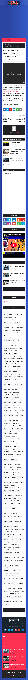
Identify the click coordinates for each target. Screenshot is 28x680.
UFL (4, 588)
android (16, 314)
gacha (22, 428)
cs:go (20, 356)
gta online (6, 441)
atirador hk (18, 325)
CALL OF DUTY (6, 335)
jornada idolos (7, 462)
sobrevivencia (16, 547)
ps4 (4, 531)
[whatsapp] (19, 223)
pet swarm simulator (19, 511)
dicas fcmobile (15, 389)
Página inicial (6, 45)
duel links (19, 405)
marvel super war (7, 482)
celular (18, 340)
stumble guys (6, 562)
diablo (5, 384)
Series (16, 542)
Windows (20, 593)
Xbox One (10, 599)
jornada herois (14, 459)
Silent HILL (6, 544)
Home (8, 672)
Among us (19, 312)
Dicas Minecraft (7, 397)
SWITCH (5, 565)
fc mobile (6, 418)
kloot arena (14, 462)
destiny (14, 381)
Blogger (22, 675)
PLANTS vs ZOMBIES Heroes (14, 513)
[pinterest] (23, 219)
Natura (19, 498)
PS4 (8, 531)
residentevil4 (14, 537)
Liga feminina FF (7, 472)
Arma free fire (17, 322)
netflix (5, 500)
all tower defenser (8, 312)
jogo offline (20, 451)
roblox (20, 537)
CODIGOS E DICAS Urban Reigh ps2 (17, 274)
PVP (4, 534)
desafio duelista (7, 381)
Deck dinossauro (7, 366)
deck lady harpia (7, 371)
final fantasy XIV (15, 423)
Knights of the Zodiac (8, 464)
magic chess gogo (15, 474)
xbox (5, 599)
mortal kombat (21, 493)
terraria (17, 568)
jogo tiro (12, 456)
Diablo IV (16, 384)
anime (21, 314)
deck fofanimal (14, 369)
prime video (6, 529)
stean (18, 557)
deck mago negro (16, 371)
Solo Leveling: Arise (8, 552)
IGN (15, 446)
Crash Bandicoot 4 (7, 356)
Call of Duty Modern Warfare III (10, 338)
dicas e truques (17, 387)
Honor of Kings (16, 443)
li (17, 469)
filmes (21, 420)
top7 (4, 580)
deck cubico (14, 363)
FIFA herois (12, 418)
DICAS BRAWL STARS (8, 387)
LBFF (11, 467)
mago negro (6, 477)
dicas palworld (15, 397)
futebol (17, 428)
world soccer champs (16, 596)
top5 (13, 578)
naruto (14, 498)
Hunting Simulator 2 (8, 446)
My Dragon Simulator (8, 495)
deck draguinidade (17, 366)
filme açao (15, 420)
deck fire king (6, 369)
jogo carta (15, 449)
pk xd (5, 513)
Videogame (20, 588)
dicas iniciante (15, 394)
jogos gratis (6, 459)
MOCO (18, 490)
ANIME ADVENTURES (8, 317)
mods (5, 493)
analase (5, 314)
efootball (21, 407)
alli (14, 312)
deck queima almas (8, 376)
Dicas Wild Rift (7, 400)
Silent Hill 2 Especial (14, 544)
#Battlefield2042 (7, 91)
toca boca (6, 573)
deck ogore (18, 374)
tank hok (17, 565)
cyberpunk (13, 358)
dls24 (5, 402)
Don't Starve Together (12, 402)
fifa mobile (18, 418)
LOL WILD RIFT (6, 474)
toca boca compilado (14, 573)
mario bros (20, 477)
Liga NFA (14, 472)
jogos (17, 456)
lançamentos (17, 464)
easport (15, 407)
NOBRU (5, 503)
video (11, 104)
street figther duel (19, 560)
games (15, 433)
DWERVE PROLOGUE (8, 407)
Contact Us (19, 672)
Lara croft (6, 467)
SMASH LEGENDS (7, 547)
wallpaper (6, 593)
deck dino (21, 363)
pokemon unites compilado (9, 524)
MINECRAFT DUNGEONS (8, 487)
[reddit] (19, 219)
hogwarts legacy (7, 443)
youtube (16, 104)
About (13, 672)
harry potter (12, 441)
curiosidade (6, 358)
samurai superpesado (8, 542)
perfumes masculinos (8, 511)
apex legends (6, 319)
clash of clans (12, 343)
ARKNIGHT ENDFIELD (8, 322)
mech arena (15, 482)
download (6, 405)
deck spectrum (7, 379)
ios (18, 446)
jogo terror (6, 456)
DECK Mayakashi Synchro (9, 374)
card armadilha (7, 340)
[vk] (5, 223)
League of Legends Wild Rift (9, 469)
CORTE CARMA (17, 350)
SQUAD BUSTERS (18, 555)
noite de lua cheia (12, 503)
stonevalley (6, 560)
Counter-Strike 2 (7, 353)
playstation (13, 516)
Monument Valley (11, 493)
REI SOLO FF (20, 534)
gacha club (6, 431)
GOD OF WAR (14, 436)
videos (22, 591)
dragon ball (12, 405)
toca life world (7, 575)
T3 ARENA (11, 565)
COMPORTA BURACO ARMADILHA (10, 348)
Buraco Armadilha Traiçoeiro (17, 332)
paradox (17, 506)
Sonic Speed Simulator (8, 555)
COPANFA (11, 350)
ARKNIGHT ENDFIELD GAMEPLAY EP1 (14, 143)
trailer (16, 580)
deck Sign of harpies (18, 376)
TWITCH (16, 586)
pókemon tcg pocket (8, 521)
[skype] (23, 223)
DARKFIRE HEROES (7, 361)
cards (13, 340)
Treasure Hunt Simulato (9, 583)
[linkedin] (14, 219)
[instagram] (9, 223)
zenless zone (6, 604)
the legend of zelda (16, 570)
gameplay (12, 45)
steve (23, 557)
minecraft (13, 485)
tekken (11, 568)
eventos (13, 412)
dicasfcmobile (15, 400)
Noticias (20, 503)
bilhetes (12, 327)
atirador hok (6, 327)
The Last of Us (7, 570)
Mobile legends (12, 490)
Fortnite (15, 425)
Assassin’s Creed (7, 325)
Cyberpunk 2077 (20, 358)
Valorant (9, 588)
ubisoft (21, 586)
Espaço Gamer (7, 412)
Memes (22, 482)
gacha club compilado (15, 431)
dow (20, 402)
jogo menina (13, 451)
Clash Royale (19, 343)
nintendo (10, 500)
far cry (21, 415)
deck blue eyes (7, 363)
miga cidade (6, 485)
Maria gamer (13, 477)
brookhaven (6, 332)
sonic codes (16, 552)
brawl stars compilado (15, 330)
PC (22, 506)
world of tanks (7, 596)
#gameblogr (15, 91)
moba (22, 487)
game (5, 433)
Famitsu (11, 415)
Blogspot (11, 675)
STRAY (12, 560)
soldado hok (6, 549)
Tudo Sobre (6, 586)
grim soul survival (7, 438)
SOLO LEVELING (14, 549)
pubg (15, 531)
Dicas (21, 384)
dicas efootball (7, 389)
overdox (5, 506)
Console (20, 348)
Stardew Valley (7, 557)
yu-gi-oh (15, 601)
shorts (21, 542)
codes (16, 345)
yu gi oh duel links (7, 601)
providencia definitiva (15, 529)
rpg (20, 539)
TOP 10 (5, 578)
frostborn (11, 428)
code (12, 345)
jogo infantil (6, 451)
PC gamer (6, 508)
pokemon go (6, 518)
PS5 (11, 531)
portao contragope (8, 526)
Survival (19, 562)
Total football (10, 580)
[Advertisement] (14, 20)
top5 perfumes (19, 578)
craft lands (15, 353)
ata (13, 325)
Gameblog (6, 59)
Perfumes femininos (14, 508)
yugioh (20, 601)
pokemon (20, 516)
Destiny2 (19, 381)
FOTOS (20, 425)
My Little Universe (7, 498)
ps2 (23, 529)
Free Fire (5, 428)
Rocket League (7, 539)
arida (12, 319)
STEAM (13, 557)
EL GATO (15, 410)
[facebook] (5, 219)
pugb (20, 531)
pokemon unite (17, 521)
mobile (5, 490)
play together (6, 516)
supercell (13, 562)
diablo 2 (10, 384)
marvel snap (12, 480)
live (19, 472)
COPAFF (5, 350)
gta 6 (18, 438)
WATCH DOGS (13, 593)
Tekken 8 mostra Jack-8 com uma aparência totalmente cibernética (16, 160)
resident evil (6, 537)
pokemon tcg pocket (15, 518)
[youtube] (14, 223)
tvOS (12, 586)
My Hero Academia (19, 495)
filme (10, 420)
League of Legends (18, 467)
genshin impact (7, 436)
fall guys (5, 415)
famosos (16, 415)
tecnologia (6, 568)
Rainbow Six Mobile (11, 534)
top (19, 575)
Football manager (7, 425)
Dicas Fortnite (16, 392)
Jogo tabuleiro (18, 454)
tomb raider (14, 575)
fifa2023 (5, 420)
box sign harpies (20, 327)
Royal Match (14, 539)
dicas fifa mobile (7, 392)
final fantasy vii (7, 423)
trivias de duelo (19, 583)
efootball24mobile (7, 410)
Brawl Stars (6, 330)
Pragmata (16, 526)
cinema (5, 343)
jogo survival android (8, 454)
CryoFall (15, 356)
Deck (22, 361)
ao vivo (15, 317)
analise (10, 314)
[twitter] (9, 219)
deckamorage (15, 379)
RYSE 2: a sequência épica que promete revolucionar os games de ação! (17, 151)
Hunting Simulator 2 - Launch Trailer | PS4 (17, 281)
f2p (20, 412)
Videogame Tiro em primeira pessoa (11, 591)
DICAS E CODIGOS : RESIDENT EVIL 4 (16, 267)
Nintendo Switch (17, 500)
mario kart (6, 480)
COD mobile (6, 345)
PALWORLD (11, 506)
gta (14, 438)
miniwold (17, 487)
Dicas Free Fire (7, 394)
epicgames (21, 410)
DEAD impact (16, 361)
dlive (21, 400)
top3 (9, 578)
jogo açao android (7, 449)
